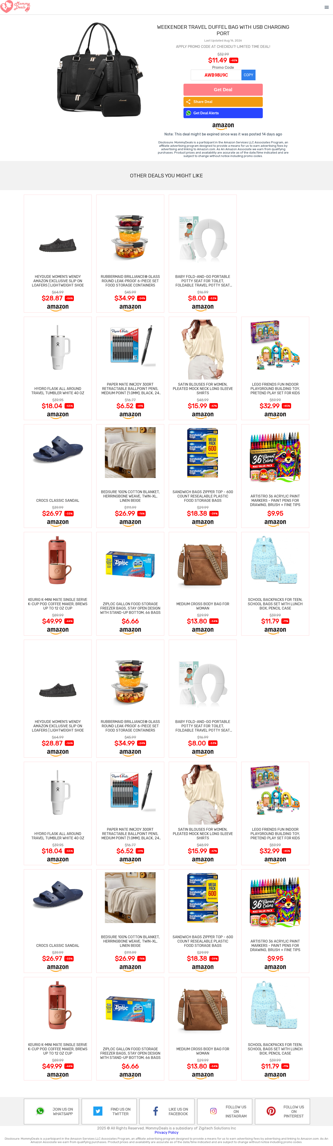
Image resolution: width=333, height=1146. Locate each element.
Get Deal (223, 89)
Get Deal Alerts (206, 113)
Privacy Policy (167, 1132)
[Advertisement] (275, 253)
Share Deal (199, 102)
